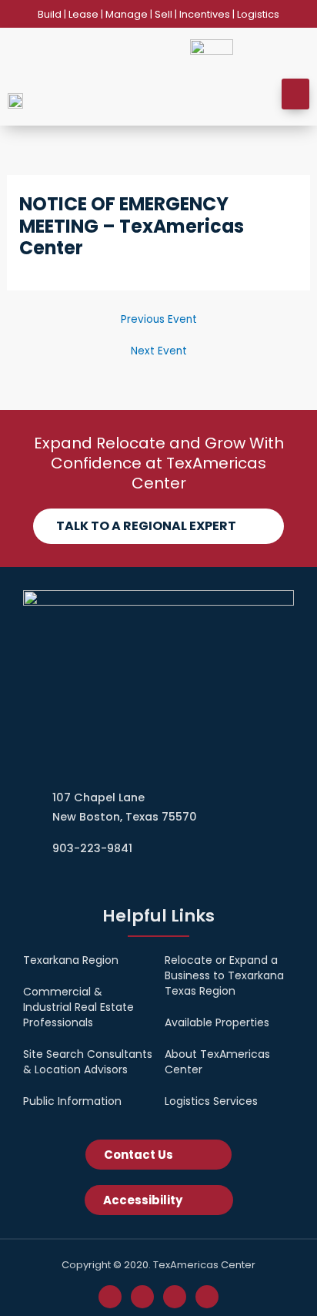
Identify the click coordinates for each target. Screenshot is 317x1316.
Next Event (159, 351)
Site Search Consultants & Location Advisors (87, 1061)
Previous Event (159, 319)
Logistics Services (211, 1101)
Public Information (72, 1101)
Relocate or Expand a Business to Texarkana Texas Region (224, 975)
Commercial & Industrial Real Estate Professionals (78, 1007)
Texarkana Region (70, 960)
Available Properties (217, 1022)
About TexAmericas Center (217, 1061)
